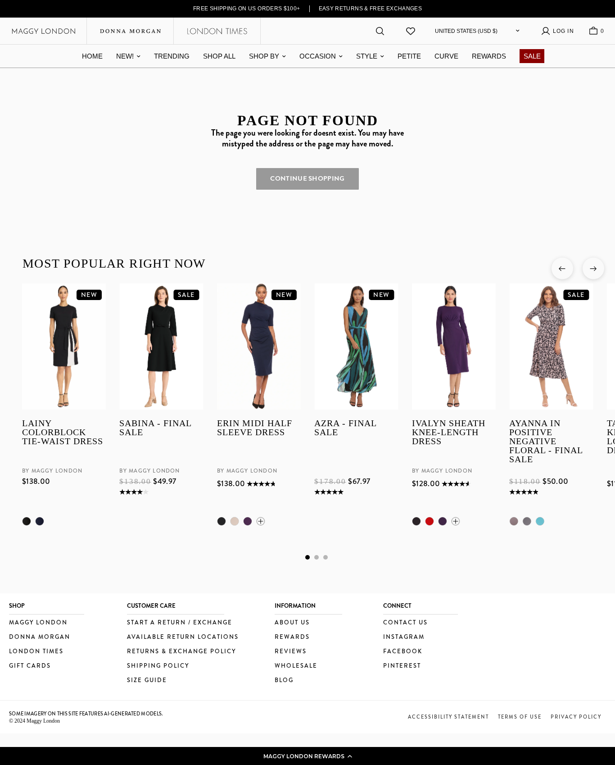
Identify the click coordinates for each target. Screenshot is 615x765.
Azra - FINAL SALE (345, 428)
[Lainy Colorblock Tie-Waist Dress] (64, 346)
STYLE (366, 56)
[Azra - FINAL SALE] (356, 346)
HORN (234, 521)
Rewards (292, 637)
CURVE (446, 56)
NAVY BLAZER (39, 521)
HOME (92, 56)
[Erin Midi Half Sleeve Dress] (258, 346)
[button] (307, 756)
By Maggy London (52, 471)
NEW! (125, 56)
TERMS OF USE (520, 716)
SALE (532, 56)
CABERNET (429, 521)
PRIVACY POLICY (576, 716)
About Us (292, 623)
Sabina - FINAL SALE (155, 428)
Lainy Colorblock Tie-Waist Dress (62, 432)
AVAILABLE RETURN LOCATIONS (183, 637)
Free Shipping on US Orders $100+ (246, 8)
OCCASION (317, 56)
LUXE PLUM (247, 521)
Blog (284, 680)
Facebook (402, 652)
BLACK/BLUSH (513, 521)
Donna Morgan (39, 637)
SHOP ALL (219, 56)
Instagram (404, 637)
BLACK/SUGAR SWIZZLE (526, 521)
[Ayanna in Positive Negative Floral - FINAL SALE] (551, 346)
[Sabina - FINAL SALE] (161, 346)
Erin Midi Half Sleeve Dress (254, 428)
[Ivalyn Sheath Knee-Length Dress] (453, 346)
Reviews (291, 652)
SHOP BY (264, 56)
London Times (36, 652)
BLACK (26, 521)
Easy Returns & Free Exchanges (370, 8)
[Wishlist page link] (410, 31)
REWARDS (489, 56)
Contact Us (405, 623)
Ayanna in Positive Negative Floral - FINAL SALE (546, 441)
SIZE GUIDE (147, 680)
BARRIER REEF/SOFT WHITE (539, 521)
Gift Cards (30, 666)
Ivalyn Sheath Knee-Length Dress (448, 432)
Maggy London (38, 623)
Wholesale (296, 666)
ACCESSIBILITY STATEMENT (448, 716)
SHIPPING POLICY (158, 666)
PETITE (409, 56)
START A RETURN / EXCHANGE (179, 623)
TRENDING (172, 56)
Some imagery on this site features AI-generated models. (86, 713)
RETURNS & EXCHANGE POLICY (181, 652)
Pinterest (402, 666)
